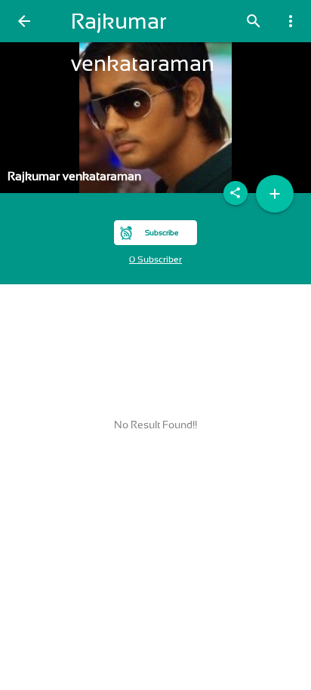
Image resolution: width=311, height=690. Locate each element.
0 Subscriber (155, 259)
